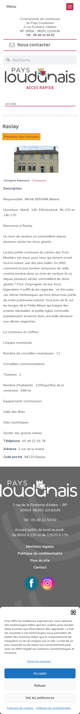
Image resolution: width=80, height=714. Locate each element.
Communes (39, 180)
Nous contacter (33, 45)
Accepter (40, 673)
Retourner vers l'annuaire (21, 136)
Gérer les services (39, 661)
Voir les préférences (40, 698)
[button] (73, 612)
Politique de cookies (20, 708)
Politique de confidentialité (53, 708)
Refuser (40, 685)
